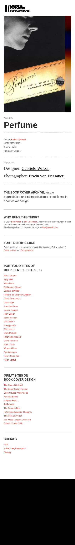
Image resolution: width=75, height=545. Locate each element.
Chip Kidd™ (9, 321)
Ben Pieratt (16, 221)
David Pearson (11, 340)
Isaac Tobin (9, 344)
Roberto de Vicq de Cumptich (17, 294)
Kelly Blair (8, 279)
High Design (9, 313)
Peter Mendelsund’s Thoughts (18, 411)
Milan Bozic (9, 283)
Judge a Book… (11, 400)
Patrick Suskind (18, 139)
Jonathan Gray (11, 306)
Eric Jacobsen (30, 221)
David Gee (9, 302)
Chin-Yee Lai (9, 328)
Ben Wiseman (10, 351)
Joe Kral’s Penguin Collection (17, 419)
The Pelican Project (13, 415)
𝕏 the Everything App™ (15, 448)
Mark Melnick (10, 332)
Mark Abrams (10, 275)
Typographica (27, 250)
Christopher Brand (12, 287)
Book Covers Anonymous (16, 392)
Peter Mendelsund (12, 336)
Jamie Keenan (10, 317)
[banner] (37, 6)
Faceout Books (11, 396)
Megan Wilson (10, 348)
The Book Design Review (16, 388)
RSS (6, 444)
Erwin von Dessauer (46, 175)
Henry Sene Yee (11, 355)
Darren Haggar (11, 309)
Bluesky (7, 452)
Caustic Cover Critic (13, 423)
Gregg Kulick (10, 325)
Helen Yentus (10, 359)
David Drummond (12, 298)
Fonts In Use (10, 250)
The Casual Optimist (13, 384)
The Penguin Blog (12, 407)
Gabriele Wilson (35, 168)
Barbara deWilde (11, 290)
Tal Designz (9, 404)
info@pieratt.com (50, 227)
